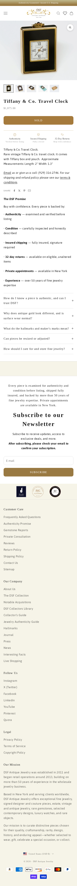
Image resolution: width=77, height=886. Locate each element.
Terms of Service (15, 746)
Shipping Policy (14, 556)
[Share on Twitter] (19, 190)
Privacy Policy (13, 739)
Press (7, 641)
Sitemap (9, 569)
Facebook (10, 693)
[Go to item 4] (43, 88)
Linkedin (9, 700)
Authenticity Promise (17, 523)
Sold (38, 120)
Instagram (10, 680)
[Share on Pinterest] (24, 190)
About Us (10, 589)
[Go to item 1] (9, 88)
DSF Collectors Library (18, 608)
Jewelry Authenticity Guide (21, 621)
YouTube (9, 706)
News (7, 647)
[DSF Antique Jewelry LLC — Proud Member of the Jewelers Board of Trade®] (55, 491)
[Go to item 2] (20, 88)
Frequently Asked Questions (22, 517)
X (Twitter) (10, 687)
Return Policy (12, 549)
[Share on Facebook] (14, 190)
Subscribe (38, 472)
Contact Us (11, 562)
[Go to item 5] (54, 88)
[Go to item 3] (32, 88)
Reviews (9, 543)
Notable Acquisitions (17, 602)
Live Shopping (13, 660)
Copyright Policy (14, 752)
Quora (8, 719)
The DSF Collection (16, 595)
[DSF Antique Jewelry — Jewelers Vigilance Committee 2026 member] (38, 491)
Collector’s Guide (15, 615)
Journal (8, 634)
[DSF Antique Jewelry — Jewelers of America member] (21, 491)
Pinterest (9, 713)
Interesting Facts (15, 654)
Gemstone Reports (16, 530)
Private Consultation (17, 536)
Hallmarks (11, 628)
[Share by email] (29, 190)
